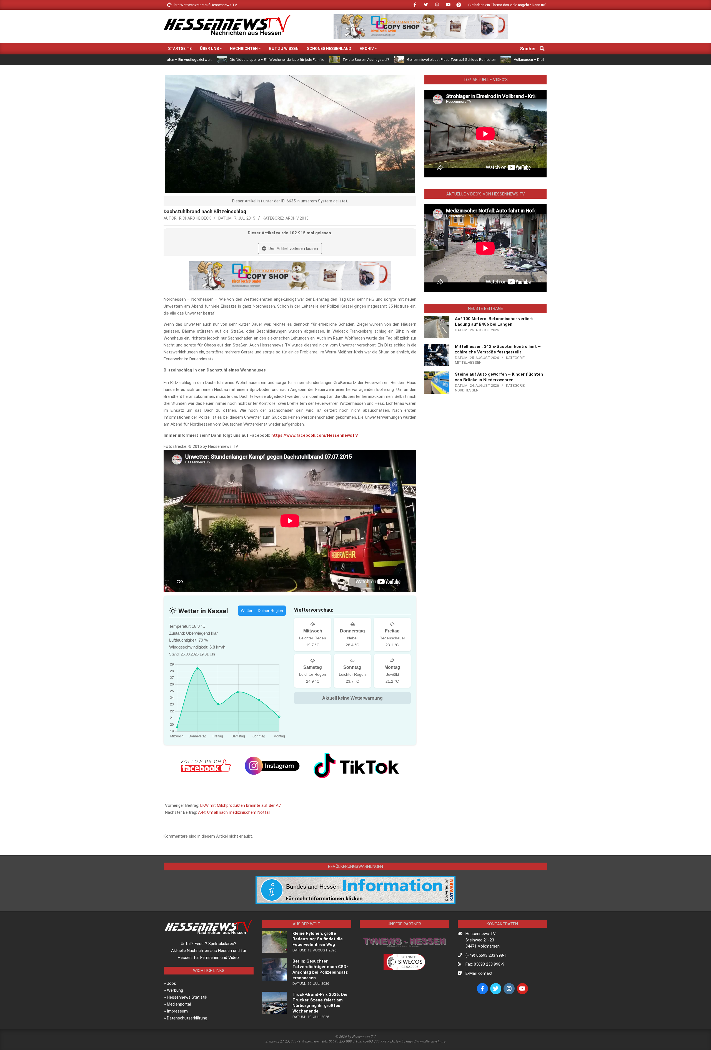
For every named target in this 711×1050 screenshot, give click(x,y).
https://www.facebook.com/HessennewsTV (314, 435)
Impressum (177, 1011)
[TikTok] (356, 765)
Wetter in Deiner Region (262, 610)
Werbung (175, 990)
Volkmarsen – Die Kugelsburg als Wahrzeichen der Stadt (498, 59)
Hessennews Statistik (187, 997)
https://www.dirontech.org (426, 1041)
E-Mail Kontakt (478, 973)
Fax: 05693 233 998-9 (484, 964)
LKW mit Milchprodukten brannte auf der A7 (240, 805)
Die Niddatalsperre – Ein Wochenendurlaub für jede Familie (216, 59)
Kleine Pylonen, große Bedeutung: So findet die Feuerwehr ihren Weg (317, 939)
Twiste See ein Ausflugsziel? (305, 59)
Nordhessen (467, 390)
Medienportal (179, 1004)
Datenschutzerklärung (187, 1018)
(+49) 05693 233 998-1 (486, 955)
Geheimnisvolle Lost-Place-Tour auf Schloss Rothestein (391, 59)
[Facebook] (206, 765)
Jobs (171, 983)
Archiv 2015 (297, 218)
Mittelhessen (468, 362)
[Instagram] (272, 765)
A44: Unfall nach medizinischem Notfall (234, 812)
